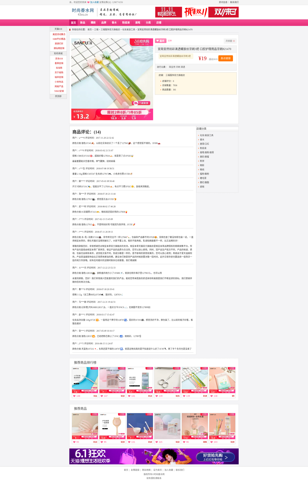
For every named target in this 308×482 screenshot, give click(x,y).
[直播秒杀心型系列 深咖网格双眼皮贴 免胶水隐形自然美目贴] (167, 426)
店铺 (158, 22)
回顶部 (58, 96)
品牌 (103, 22)
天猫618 (58, 29)
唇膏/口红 (204, 144)
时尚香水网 (159, 474)
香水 (114, 22)
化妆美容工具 (128, 29)
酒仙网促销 (59, 48)
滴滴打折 (59, 43)
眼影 (202, 165)
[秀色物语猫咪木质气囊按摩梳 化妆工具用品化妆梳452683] (112, 426)
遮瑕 (202, 187)
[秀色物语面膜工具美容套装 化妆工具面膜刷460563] (140, 426)
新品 (82, 22)
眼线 (202, 169)
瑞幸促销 (59, 77)
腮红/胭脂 (204, 182)
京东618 (59, 58)
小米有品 (59, 82)
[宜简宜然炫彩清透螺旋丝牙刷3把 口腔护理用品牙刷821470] (195, 380)
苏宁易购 (59, 72)
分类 (148, 22)
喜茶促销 (59, 63)
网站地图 (146, 470)
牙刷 (178, 67)
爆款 (93, 22)
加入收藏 (94, 2)
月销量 (230, 41)
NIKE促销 (59, 91)
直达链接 (226, 58)
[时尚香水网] (82, 12)
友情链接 (135, 470)
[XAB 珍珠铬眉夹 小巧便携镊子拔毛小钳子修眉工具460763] (85, 380)
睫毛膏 (203, 178)
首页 (73, 22)
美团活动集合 (59, 34)
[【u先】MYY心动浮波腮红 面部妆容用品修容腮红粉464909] (195, 426)
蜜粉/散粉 (204, 174)
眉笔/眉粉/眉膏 (207, 152)
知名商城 (58, 53)
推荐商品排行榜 (85, 362)
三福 (96, 29)
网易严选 (59, 86)
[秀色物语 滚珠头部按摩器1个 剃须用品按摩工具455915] (85, 426)
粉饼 (202, 161)
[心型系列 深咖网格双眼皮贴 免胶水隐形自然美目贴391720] (112, 380)
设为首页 (157, 470)
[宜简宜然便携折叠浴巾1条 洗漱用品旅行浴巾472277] (222, 380)
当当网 (59, 68)
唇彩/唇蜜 (204, 157)
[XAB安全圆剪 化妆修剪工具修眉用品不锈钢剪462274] (167, 380)
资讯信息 (223, 2)
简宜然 (172, 67)
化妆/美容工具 (206, 135)
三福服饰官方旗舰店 (110, 29)
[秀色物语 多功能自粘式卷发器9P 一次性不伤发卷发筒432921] (140, 380)
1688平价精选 (59, 39)
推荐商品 (80, 408)
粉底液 (126, 22)
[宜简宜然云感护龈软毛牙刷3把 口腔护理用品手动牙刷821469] (222, 426)
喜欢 (162, 41)
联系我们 (234, 2)
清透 (183, 67)
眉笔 (137, 22)
